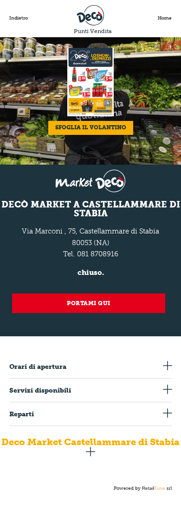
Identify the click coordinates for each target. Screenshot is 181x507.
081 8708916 (97, 254)
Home (165, 18)
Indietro (18, 18)
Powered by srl (143, 488)
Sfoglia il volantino (90, 127)
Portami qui (88, 303)
